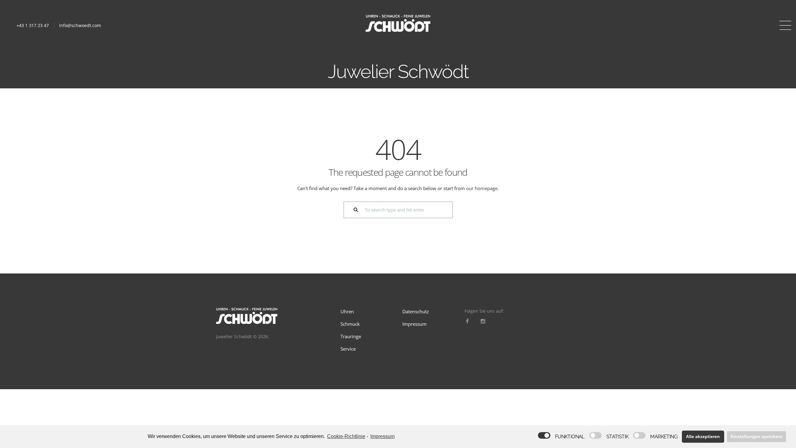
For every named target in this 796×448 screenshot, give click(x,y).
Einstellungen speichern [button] (757, 436)
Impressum (414, 324)
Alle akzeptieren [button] (703, 436)
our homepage (481, 188)
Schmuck (350, 324)
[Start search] (352, 210)
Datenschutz (415, 311)
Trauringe (350, 336)
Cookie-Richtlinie (346, 436)
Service (348, 349)
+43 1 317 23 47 (32, 25)
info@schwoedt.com (80, 25)
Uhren (347, 311)
